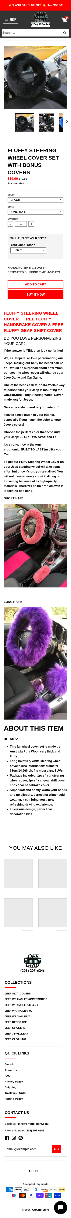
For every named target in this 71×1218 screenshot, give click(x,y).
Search (9, 1064)
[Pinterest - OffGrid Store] (20, 1138)
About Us (11, 1070)
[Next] (67, 121)
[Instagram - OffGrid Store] (14, 1138)
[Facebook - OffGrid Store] (7, 1138)
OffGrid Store (40, 1209)
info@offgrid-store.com (33, 1123)
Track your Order (15, 1092)
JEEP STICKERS (15, 1027)
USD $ (33, 1171)
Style (11, 207)
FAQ (7, 1075)
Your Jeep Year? (22, 245)
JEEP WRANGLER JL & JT (21, 1005)
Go (56, 1149)
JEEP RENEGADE (16, 1022)
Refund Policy (14, 1098)
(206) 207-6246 (35, 1130)
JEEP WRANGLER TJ (18, 1016)
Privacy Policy (14, 1081)
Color (11, 195)
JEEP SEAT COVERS (18, 993)
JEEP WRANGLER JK (18, 1010)
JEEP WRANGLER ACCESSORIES (26, 999)
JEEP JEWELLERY (16, 1033)
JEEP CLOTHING (15, 1039)
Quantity (13, 219)
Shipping (10, 1087)
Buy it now (36, 294)
